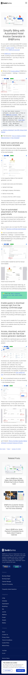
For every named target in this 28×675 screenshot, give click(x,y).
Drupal (4, 617)
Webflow (4, 614)
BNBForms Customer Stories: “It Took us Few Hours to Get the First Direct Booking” (14, 506)
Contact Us (5, 634)
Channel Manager (6, 581)
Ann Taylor (2, 449)
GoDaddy (4, 601)
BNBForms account (14, 50)
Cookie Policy (5, 642)
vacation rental (10, 48)
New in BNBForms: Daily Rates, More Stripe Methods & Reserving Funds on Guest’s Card (14, 481)
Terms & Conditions (7, 640)
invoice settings (15, 71)
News (8, 449)
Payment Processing (7, 584)
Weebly (4, 622)
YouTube (4, 650)
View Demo (21, 120)
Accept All (20, 670)
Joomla (4, 612)
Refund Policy (5, 645)
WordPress (5, 606)
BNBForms (8, 53)
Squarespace (5, 603)
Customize (7, 670)
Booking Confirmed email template (16, 229)
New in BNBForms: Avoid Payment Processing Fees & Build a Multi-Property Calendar (14, 532)
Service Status (6, 658)
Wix (3, 609)
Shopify (4, 620)
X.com (3, 653)
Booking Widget (6, 576)
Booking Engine (6, 578)
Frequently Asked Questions (9, 589)
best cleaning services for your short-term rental (12, 295)
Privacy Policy (5, 637)
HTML (3, 598)
